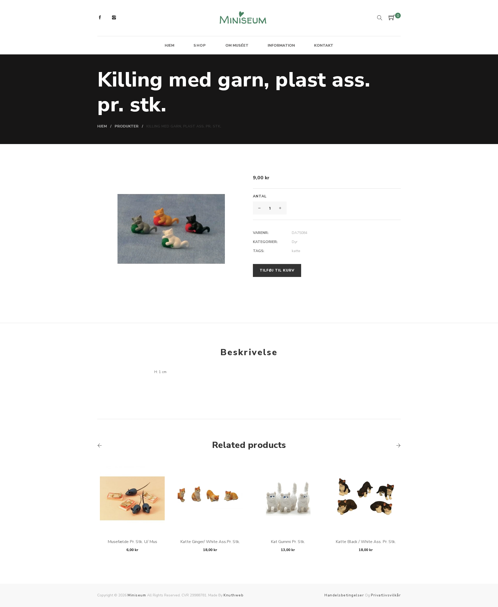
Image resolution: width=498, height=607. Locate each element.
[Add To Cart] (132, 518)
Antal (260, 196)
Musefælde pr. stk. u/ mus (132, 542)
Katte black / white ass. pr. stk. (366, 542)
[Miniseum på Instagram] (113, 18)
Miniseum (137, 595)
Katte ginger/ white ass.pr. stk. (210, 542)
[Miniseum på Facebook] (99, 18)
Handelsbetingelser (344, 595)
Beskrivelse (249, 352)
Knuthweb (234, 595)
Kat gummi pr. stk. (288, 542)
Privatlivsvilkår (386, 595)
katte (296, 250)
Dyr (295, 241)
